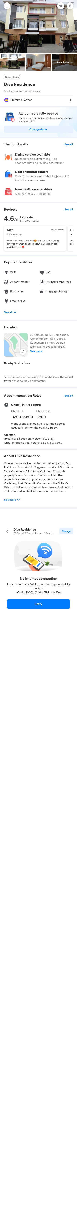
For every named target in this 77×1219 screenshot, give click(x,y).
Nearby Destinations (17, 363)
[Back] (7, 5)
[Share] (70, 5)
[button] (16, 345)
